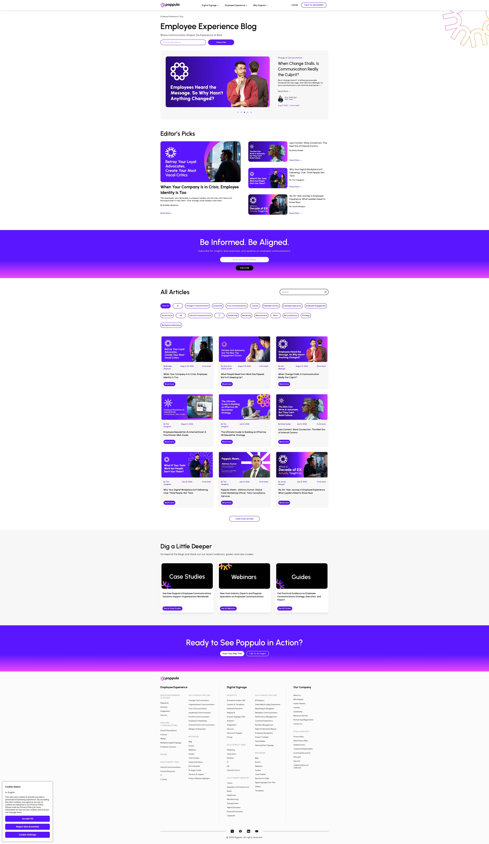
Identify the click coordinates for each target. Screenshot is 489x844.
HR (181, 315)
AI (178, 306)
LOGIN (295, 5)
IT (219, 315)
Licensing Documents (301, 753)
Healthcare (231, 795)
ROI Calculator (194, 766)
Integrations (165, 711)
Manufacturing (233, 799)
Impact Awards (299, 703)
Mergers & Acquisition (197, 729)
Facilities (230, 758)
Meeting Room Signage (264, 745)
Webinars (192, 750)
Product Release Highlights (199, 778)
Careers (296, 707)
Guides (191, 754)
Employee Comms (271, 306)
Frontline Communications (199, 717)
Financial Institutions (235, 811)
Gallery (258, 787)
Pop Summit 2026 (262, 778)
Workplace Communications (266, 713)
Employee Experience (235, 5)
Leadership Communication (200, 713)
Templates (259, 791)
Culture (255, 306)
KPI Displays (259, 700)
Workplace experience (171, 325)
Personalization (290, 315)
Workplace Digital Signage (170, 743)
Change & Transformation (197, 306)
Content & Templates (235, 704)
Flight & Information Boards (265, 729)
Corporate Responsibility (303, 749)
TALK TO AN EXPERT (314, 5)
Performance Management (266, 717)
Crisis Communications (237, 306)
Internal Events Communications (202, 725)
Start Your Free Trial (232, 653)
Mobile (163, 739)
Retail (229, 791)
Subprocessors (299, 745)
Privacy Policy (298, 737)
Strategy (306, 315)
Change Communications (199, 700)
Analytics (164, 707)
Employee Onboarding (198, 721)
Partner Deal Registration (303, 720)
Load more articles (245, 519)
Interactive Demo (196, 762)
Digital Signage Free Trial (265, 782)
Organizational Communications (201, 704)
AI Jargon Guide (195, 770)
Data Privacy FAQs (300, 741)
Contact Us (297, 724)
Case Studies (194, 758)
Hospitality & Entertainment (238, 787)
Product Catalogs (262, 737)
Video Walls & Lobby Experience (267, 704)
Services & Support (196, 774)
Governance (167, 315)
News (275, 315)
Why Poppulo (259, 5)
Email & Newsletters (168, 730)
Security (163, 715)
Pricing (229, 737)
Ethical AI (297, 757)
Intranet (163, 735)
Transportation (233, 803)
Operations (231, 754)
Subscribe (244, 268)
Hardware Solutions (234, 709)
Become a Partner (300, 716)
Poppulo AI (164, 703)
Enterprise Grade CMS (236, 700)
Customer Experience (264, 721)
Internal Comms (233, 770)
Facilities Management (264, 725)
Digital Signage (209, 5)
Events (191, 746)
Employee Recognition (264, 733)
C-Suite (163, 779)
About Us (297, 695)
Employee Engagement (316, 306)
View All (165, 306)
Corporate (217, 306)
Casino (229, 783)
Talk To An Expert (257, 653)
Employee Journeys (168, 747)
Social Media (260, 741)
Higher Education (234, 807)
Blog (190, 742)
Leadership (232, 315)
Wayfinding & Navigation (264, 709)
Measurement (261, 315)
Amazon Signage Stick (236, 717)
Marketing (246, 315)
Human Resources (167, 771)
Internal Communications (200, 315)
